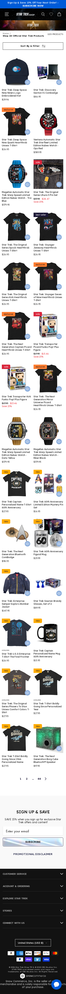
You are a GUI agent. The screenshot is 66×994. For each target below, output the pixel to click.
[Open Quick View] (27, 82)
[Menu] (7, 14)
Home (6, 33)
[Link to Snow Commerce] (33, 978)
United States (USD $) (30, 942)
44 (39, 778)
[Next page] (45, 779)
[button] (43, 14)
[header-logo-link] (25, 14)
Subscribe (33, 842)
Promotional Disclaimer (32, 854)
